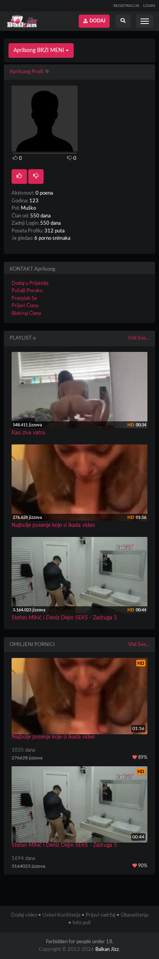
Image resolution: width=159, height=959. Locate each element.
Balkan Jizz (107, 949)
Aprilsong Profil (26, 71)
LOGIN (149, 6)
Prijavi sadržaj (100, 915)
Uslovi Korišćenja (61, 915)
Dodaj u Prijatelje (30, 283)
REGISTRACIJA (126, 6)
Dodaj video (24, 915)
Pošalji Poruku (27, 290)
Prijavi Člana (25, 305)
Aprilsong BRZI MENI (40, 50)
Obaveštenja (134, 915)
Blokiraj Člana (26, 313)
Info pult (82, 922)
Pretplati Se (24, 298)
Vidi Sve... (138, 338)
